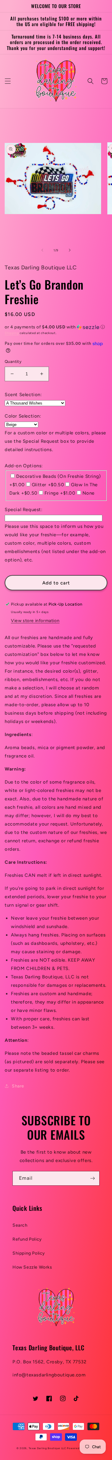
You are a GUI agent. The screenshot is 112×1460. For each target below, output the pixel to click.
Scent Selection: (23, 394)
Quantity (13, 361)
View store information (35, 620)
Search (20, 1225)
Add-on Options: (24, 466)
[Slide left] (42, 250)
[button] (8, 81)
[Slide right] (70, 250)
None (88, 493)
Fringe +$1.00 (60, 493)
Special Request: (24, 509)
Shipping (12, 333)
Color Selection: (23, 416)
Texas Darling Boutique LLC (47, 1448)
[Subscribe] (92, 1178)
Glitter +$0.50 (48, 484)
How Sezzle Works (32, 1267)
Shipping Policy (28, 1253)
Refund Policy (27, 1239)
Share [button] (18, 1086)
